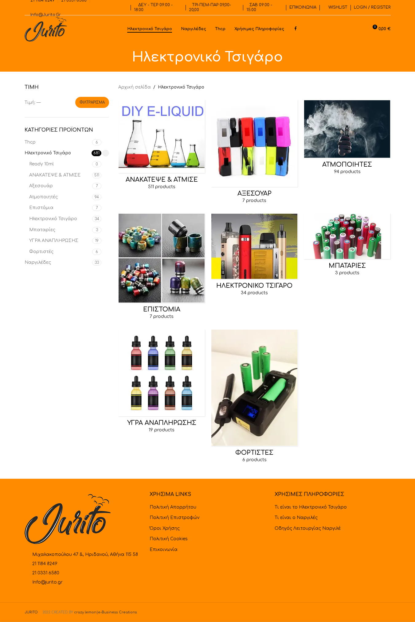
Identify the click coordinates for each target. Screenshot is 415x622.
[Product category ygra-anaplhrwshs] (161, 383)
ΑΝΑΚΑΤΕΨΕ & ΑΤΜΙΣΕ (54, 175)
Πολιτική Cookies (169, 539)
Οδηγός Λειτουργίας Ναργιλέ (308, 528)
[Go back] (124, 57)
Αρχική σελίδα (134, 87)
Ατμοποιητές (43, 197)
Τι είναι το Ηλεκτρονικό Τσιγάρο (311, 507)
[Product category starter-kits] (254, 256)
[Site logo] (46, 29)
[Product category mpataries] (347, 246)
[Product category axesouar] (254, 153)
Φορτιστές (41, 251)
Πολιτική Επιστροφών (174, 517)
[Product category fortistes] (254, 397)
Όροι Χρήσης (165, 528)
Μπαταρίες (42, 230)
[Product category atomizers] (347, 139)
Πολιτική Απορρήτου (173, 507)
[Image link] (68, 519)
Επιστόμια (41, 207)
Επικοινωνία (164, 549)
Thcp (30, 142)
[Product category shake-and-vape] (161, 146)
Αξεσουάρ (41, 186)
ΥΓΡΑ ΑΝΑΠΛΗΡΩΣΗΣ (53, 240)
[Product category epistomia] (161, 268)
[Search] (360, 29)
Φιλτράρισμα (92, 102)
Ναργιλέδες (38, 262)
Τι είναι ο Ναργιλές (296, 517)
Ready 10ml (41, 164)
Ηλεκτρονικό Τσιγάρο (48, 153)
